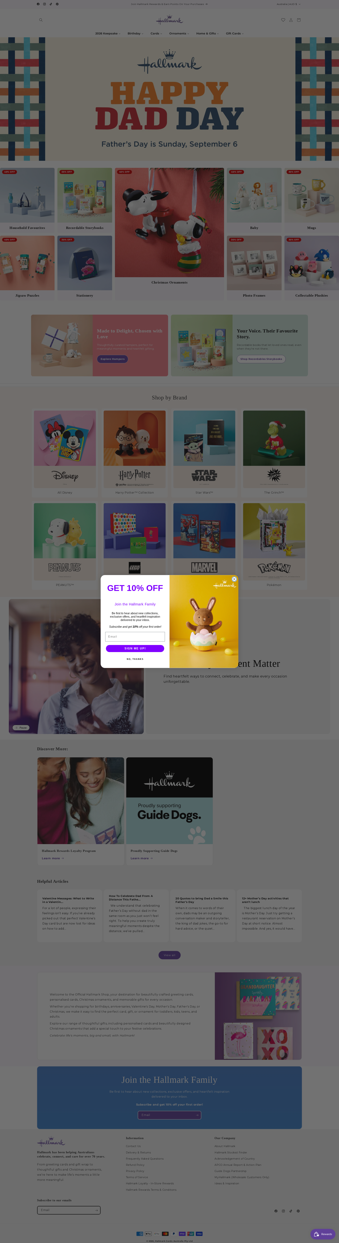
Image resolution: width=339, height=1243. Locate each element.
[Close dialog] (234, 579)
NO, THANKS (135, 659)
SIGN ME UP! (135, 648)
